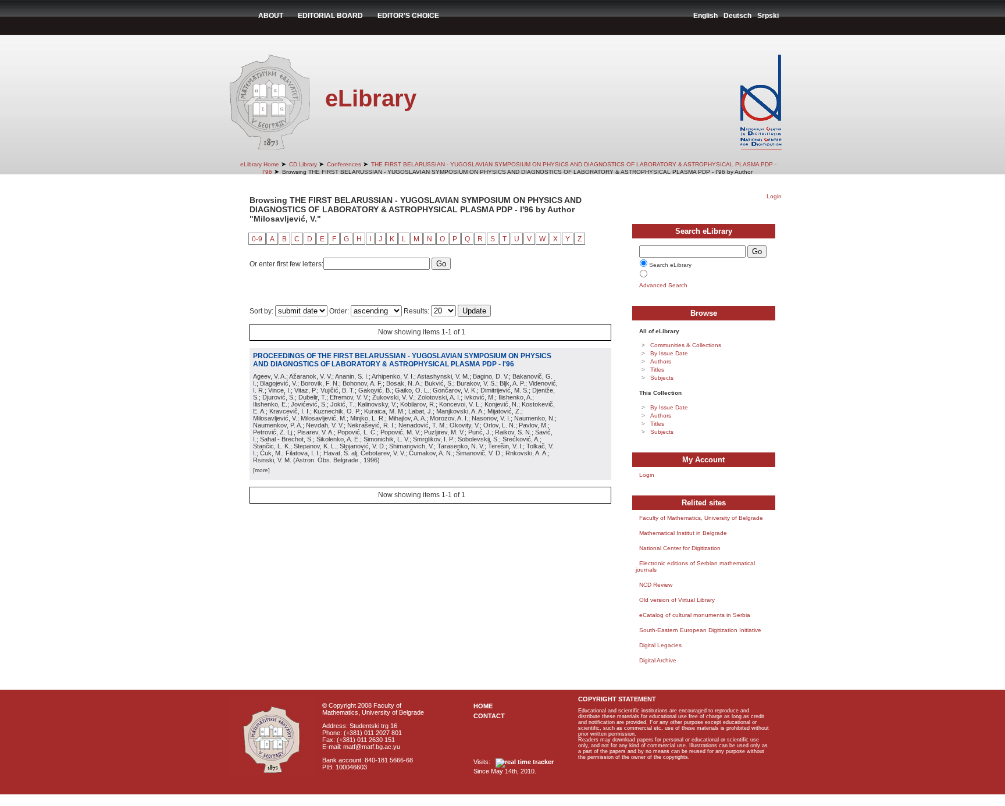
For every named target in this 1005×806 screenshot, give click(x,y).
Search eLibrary (670, 265)
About (270, 16)
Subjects (661, 378)
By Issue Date (669, 353)
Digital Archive (657, 660)
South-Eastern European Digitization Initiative (700, 630)
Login (774, 196)
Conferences (344, 164)
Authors (660, 361)
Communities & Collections (685, 345)
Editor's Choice (408, 16)
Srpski (768, 16)
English (705, 16)
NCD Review (655, 585)
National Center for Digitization (680, 548)
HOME (483, 705)
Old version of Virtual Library (677, 600)
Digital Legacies (660, 645)
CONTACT (489, 715)
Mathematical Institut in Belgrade (683, 533)
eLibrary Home (259, 164)
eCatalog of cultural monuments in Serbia (694, 615)
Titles (657, 369)
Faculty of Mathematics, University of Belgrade (701, 518)
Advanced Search (663, 285)
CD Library (303, 164)
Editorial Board (330, 16)
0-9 (257, 239)
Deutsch (737, 16)
